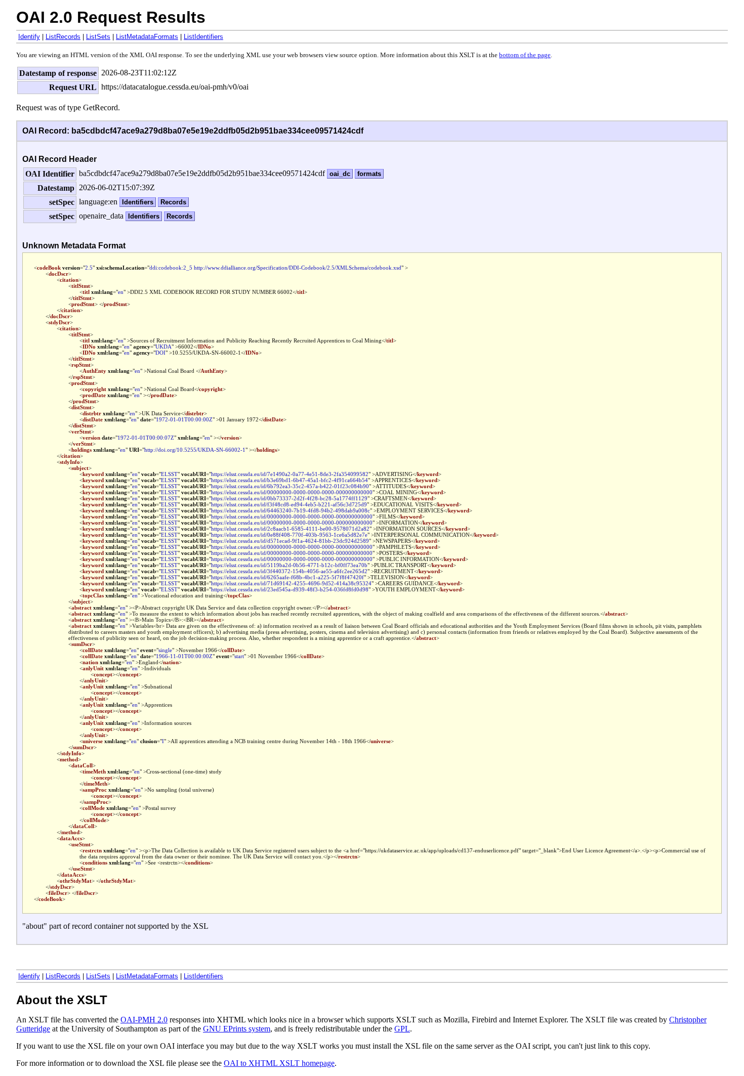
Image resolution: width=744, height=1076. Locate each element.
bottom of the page (525, 55)
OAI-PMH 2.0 (144, 1019)
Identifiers (137, 202)
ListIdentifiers (203, 36)
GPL (402, 1028)
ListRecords (63, 36)
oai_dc (339, 174)
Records (173, 202)
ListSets (98, 36)
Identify (29, 36)
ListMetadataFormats (147, 36)
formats (369, 174)
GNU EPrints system (236, 1028)
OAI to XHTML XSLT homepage (279, 1063)
